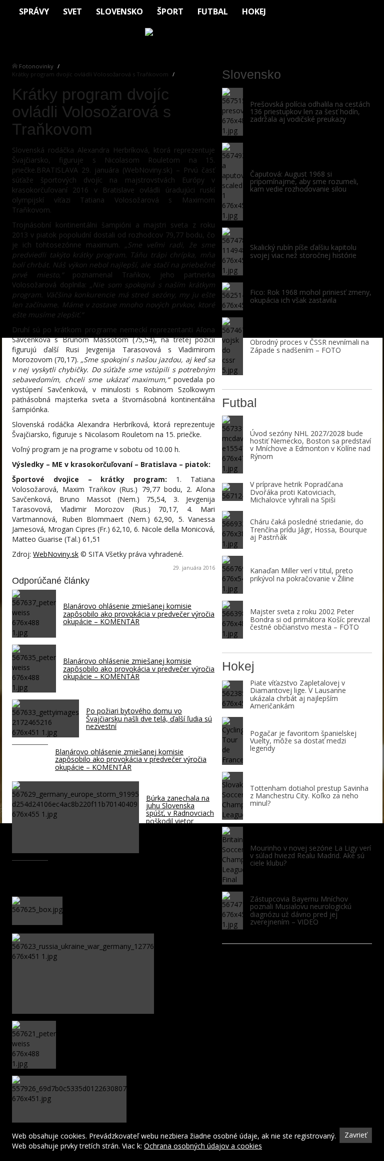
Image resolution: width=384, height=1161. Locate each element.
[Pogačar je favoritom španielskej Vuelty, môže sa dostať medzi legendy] (232, 741)
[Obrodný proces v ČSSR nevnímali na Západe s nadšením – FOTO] (232, 346)
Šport (170, 11)
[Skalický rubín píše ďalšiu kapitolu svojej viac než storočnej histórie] (232, 251)
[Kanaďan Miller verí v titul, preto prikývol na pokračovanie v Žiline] (232, 575)
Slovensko (119, 11)
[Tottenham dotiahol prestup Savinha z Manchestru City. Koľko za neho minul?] (232, 796)
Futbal (213, 11)
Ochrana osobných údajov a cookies (203, 1146)
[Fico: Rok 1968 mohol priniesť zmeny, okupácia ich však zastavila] (232, 296)
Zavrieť (355, 1135)
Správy (34, 11)
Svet (72, 11)
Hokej (254, 11)
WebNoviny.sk (55, 554)
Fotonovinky (36, 66)
